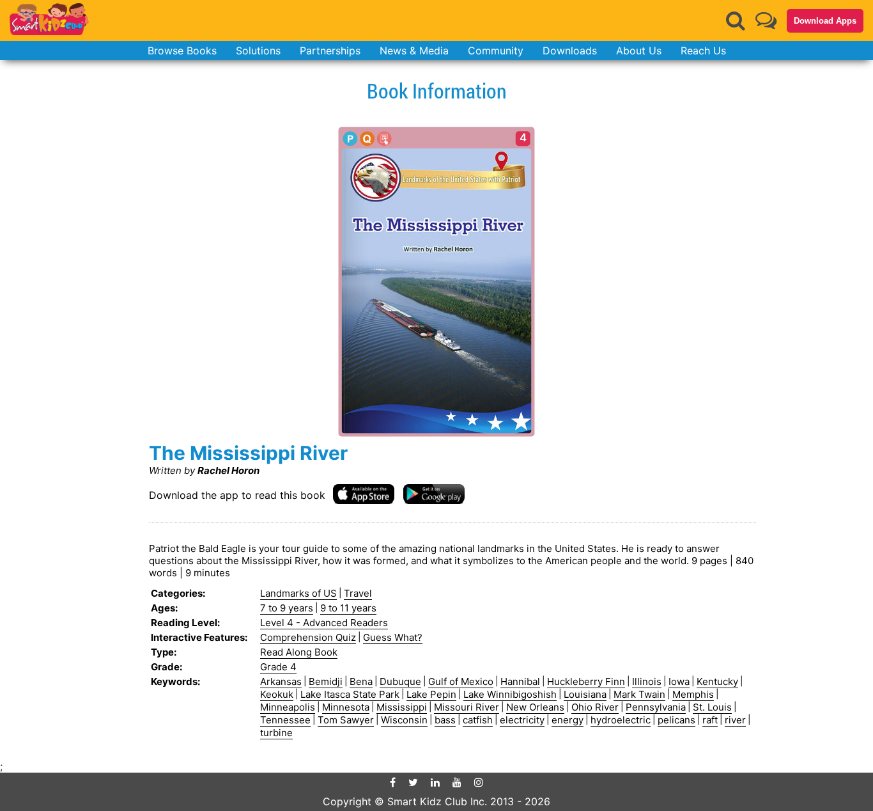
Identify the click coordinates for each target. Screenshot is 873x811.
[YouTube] (457, 782)
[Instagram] (478, 782)
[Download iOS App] (364, 493)
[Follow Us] (766, 20)
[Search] (735, 20)
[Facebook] (393, 782)
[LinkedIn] (435, 782)
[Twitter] (413, 782)
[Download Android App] (434, 493)
